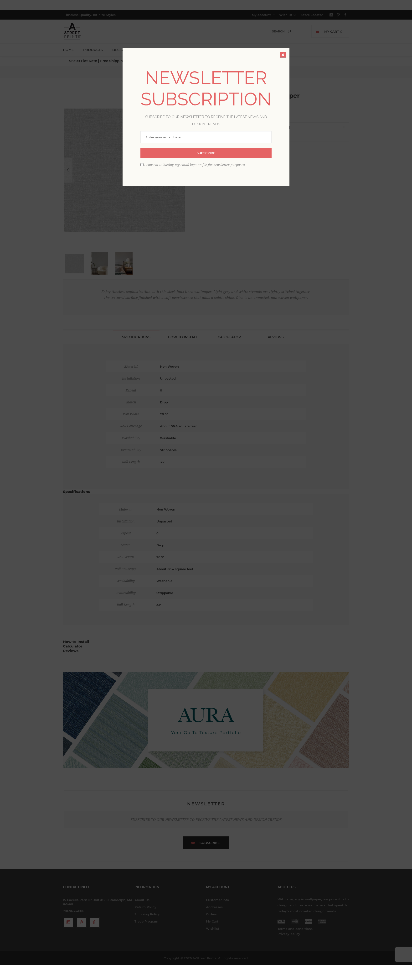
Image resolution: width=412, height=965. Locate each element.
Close (283, 55)
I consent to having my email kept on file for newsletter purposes (194, 165)
